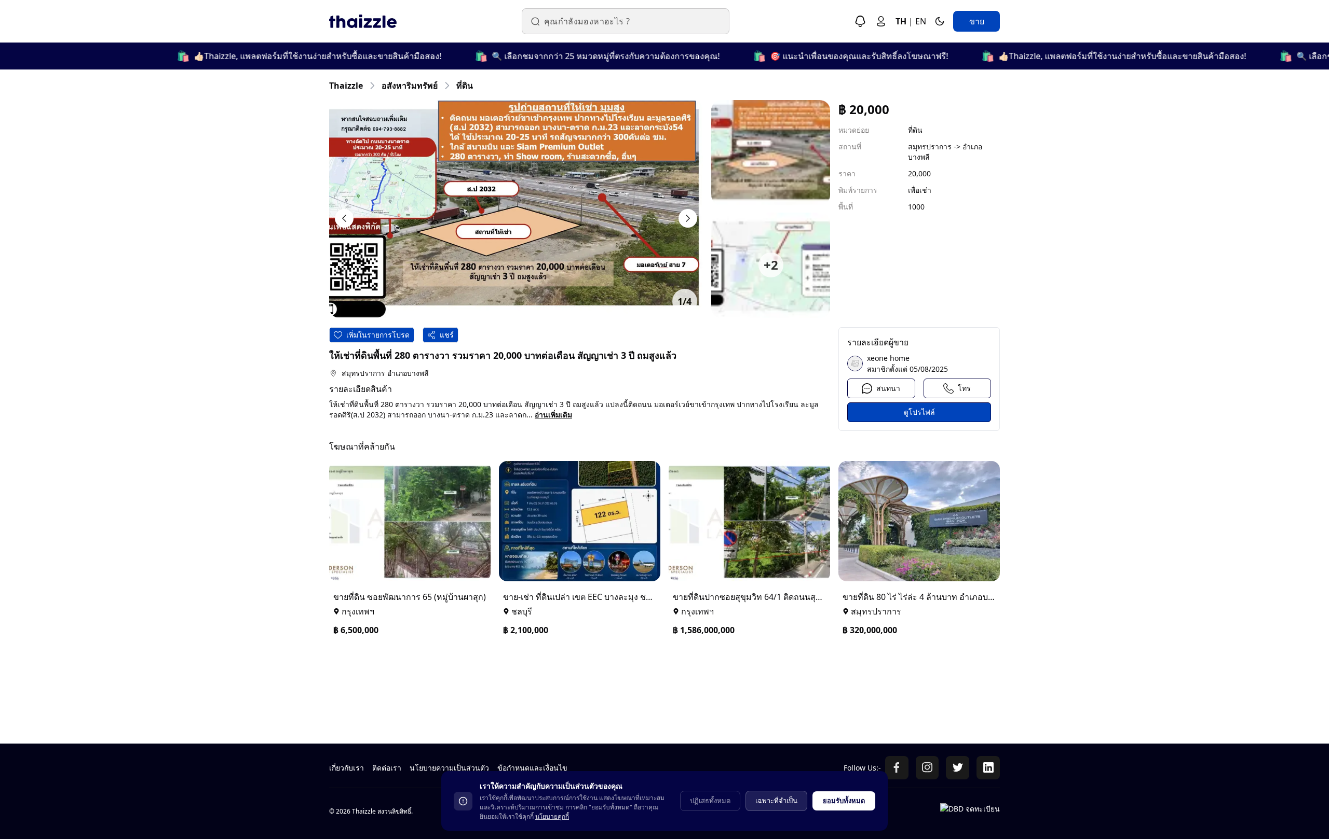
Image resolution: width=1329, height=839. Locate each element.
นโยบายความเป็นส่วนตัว (449, 768)
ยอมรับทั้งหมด (844, 800)
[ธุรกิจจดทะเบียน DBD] (970, 813)
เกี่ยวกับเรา (346, 768)
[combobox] (632, 21)
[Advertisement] (640, 689)
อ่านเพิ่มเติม (553, 415)
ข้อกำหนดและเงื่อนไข (532, 768)
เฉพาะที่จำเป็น (776, 800)
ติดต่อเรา (386, 768)
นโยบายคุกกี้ (552, 816)
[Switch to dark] (939, 21)
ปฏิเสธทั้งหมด (710, 800)
